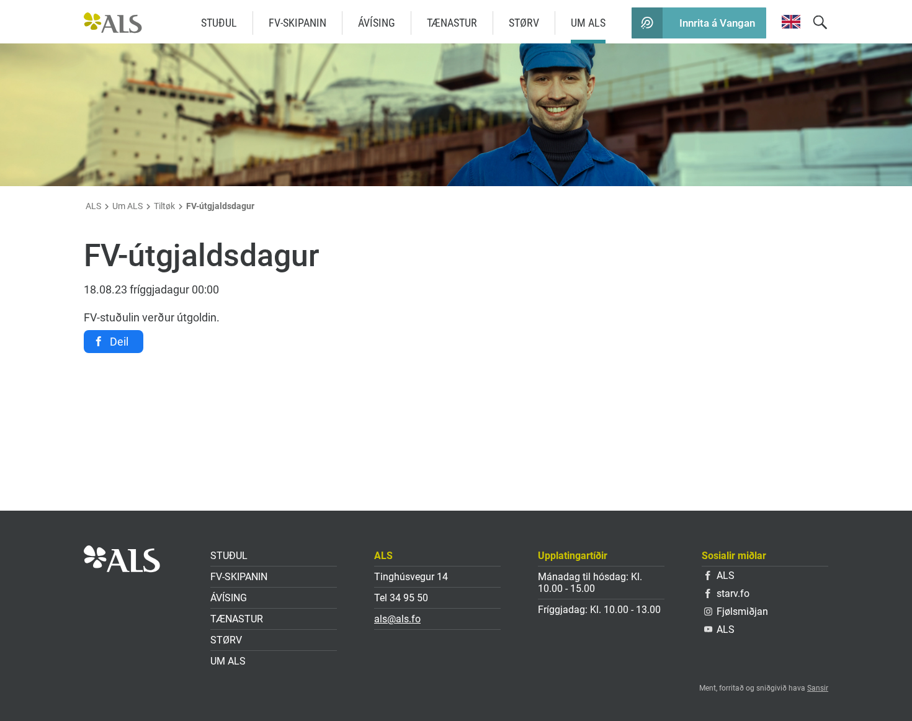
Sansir (817, 688)
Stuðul (219, 22)
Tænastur (452, 22)
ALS (93, 206)
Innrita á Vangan (717, 23)
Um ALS (588, 22)
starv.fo (733, 593)
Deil (119, 341)
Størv (524, 22)
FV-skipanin (297, 22)
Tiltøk (164, 206)
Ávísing (376, 22)
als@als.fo (397, 619)
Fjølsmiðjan (742, 611)
